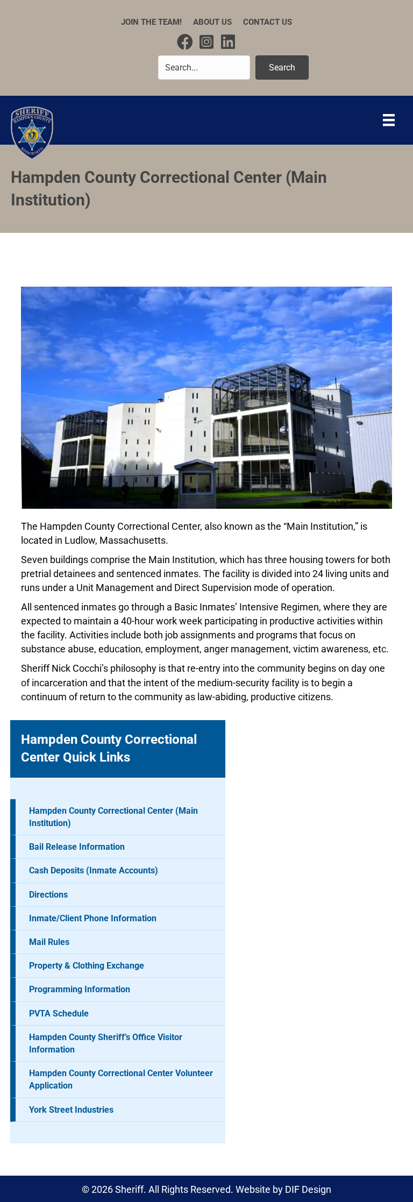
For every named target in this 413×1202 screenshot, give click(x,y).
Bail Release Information (77, 847)
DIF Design (308, 1189)
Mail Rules (49, 942)
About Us (212, 22)
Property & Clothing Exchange (86, 966)
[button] (185, 42)
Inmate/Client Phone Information (92, 918)
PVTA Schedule (59, 1013)
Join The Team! (151, 22)
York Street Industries (71, 1110)
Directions (48, 895)
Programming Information (79, 989)
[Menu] (388, 119)
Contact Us (267, 22)
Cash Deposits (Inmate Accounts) (93, 870)
